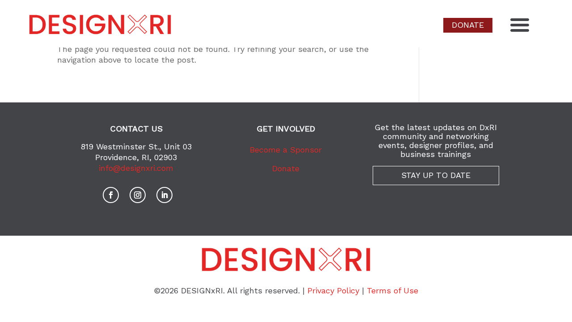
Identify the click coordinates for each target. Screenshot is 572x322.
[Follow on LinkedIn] (164, 195)
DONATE (468, 25)
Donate (285, 168)
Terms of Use (392, 290)
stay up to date (436, 175)
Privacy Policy (333, 290)
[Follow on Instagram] (138, 195)
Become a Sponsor (286, 149)
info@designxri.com (136, 168)
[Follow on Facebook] (111, 195)
